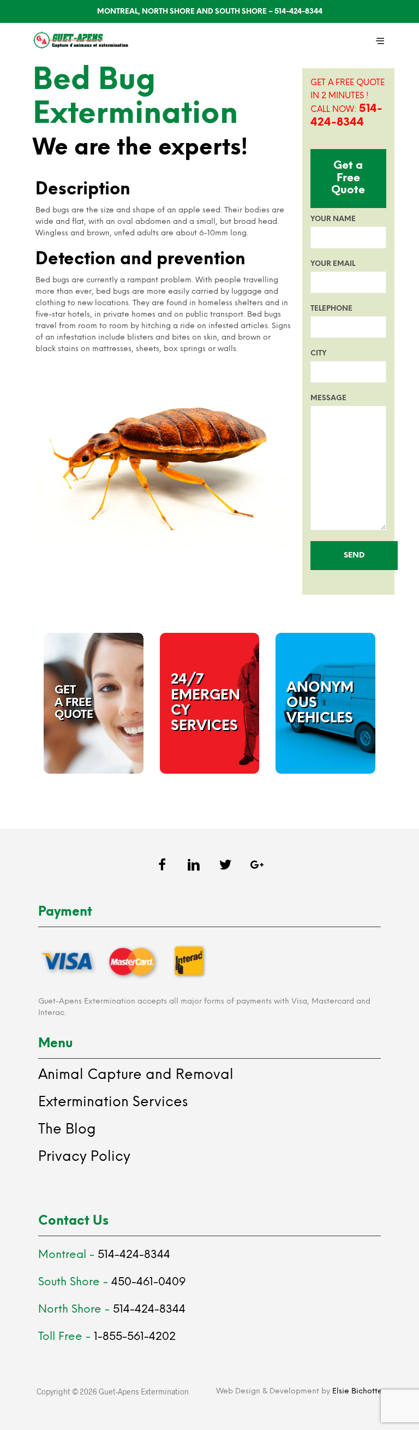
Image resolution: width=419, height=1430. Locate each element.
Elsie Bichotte (357, 1391)
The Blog (67, 1130)
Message (328, 398)
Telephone (331, 308)
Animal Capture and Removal (136, 1075)
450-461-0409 (148, 1282)
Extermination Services (113, 1102)
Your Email (332, 264)
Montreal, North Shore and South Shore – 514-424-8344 (209, 11)
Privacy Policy (84, 1157)
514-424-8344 (134, 1255)
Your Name (333, 219)
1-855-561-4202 (135, 1337)
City (318, 353)
